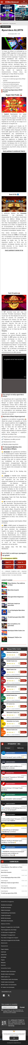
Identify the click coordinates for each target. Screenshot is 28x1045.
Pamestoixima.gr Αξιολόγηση (8, 913)
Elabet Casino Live (11, 669)
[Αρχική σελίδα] (0, 23)
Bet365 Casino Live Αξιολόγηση (8, 984)
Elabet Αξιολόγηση (5, 910)
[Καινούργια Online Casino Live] (4, 632)
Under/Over (4, 954)
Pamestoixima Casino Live (14, 678)
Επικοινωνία (4, 943)
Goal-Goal (3, 952)
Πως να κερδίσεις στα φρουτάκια (14, 624)
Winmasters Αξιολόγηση (7, 920)
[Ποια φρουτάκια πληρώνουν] (4, 598)
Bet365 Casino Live (12, 695)
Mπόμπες (3, 962)
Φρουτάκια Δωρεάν (13, 590)
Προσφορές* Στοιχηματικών (8, 935)
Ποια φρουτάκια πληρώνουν (16, 597)
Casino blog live (5, 26)
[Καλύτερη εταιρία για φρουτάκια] (4, 605)
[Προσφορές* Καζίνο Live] (4, 639)
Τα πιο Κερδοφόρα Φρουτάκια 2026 (16, 611)
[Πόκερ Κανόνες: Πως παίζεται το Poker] (4, 585)
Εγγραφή (22, 1007)
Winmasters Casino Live (13, 712)
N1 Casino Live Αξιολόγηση (7, 987)
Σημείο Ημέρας (5, 949)
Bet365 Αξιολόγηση (6, 918)
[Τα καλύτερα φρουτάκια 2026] (4, 619)
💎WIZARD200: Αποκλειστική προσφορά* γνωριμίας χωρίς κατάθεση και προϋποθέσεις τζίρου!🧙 (13, 853)
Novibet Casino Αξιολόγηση (7, 974)
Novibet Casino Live (12, 661)
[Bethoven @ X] (8, 995)
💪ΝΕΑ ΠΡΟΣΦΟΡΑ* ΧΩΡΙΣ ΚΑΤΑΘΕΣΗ (12, 799)
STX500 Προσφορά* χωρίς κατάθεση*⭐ (13, 757)
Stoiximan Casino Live (12, 652)
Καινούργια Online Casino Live (16, 630)
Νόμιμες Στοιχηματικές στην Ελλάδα (10, 927)
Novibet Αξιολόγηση (6, 907)
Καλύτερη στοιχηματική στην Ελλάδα (10, 940)
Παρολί (3, 960)
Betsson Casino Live (12, 729)
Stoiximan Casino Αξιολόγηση (8, 971)
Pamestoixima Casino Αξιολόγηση (9, 979)
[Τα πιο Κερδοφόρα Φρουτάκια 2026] (4, 612)
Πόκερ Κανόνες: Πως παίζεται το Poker (16, 584)
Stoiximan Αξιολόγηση (6, 905)
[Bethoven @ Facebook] (4, 995)
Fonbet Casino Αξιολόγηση (7, 982)
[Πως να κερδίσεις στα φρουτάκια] (4, 626)
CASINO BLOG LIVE (5, 23)
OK (14, 1038)
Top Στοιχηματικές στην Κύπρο (8, 929)
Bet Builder (3, 957)
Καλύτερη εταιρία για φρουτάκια (14, 604)
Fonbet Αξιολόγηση (6, 915)
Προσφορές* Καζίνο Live (15, 637)
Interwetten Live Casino (13, 721)
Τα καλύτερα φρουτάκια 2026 (16, 617)
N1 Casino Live (11, 704)
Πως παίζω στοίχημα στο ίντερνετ (9, 937)
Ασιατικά (3, 965)
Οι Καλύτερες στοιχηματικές (8, 932)
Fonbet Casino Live (11, 686)
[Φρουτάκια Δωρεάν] (4, 592)
